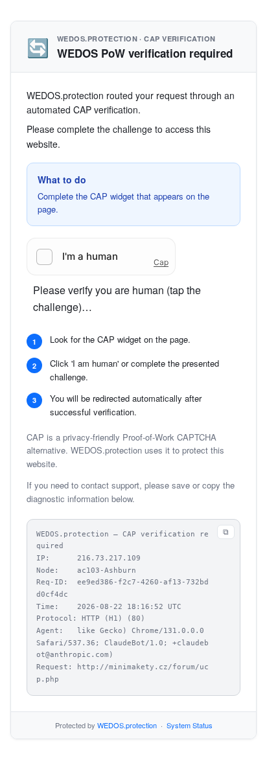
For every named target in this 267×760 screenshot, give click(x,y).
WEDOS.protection (127, 725)
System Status (190, 725)
